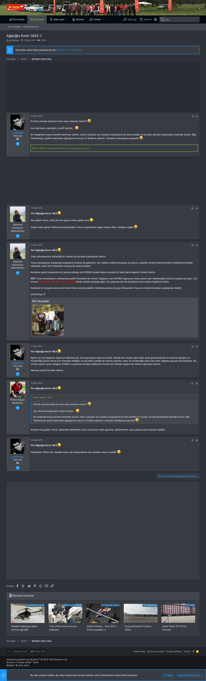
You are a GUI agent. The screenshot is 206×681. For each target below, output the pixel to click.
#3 (196, 245)
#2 (196, 208)
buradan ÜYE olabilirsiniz (69, 50)
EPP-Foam (190, 605)
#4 (196, 346)
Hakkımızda (139, 651)
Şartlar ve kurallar (155, 651)
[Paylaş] (193, 116)
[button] (67, 19)
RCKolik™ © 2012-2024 (17, 665)
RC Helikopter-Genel (35, 605)
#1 (197, 116)
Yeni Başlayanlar (150, 605)
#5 (196, 383)
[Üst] (193, 651)
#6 (196, 440)
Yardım (187, 651)
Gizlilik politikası (174, 651)
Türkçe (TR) (39, 651)
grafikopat (14, 40)
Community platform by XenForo (37, 659)
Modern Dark (20, 651)
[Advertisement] (103, 86)
